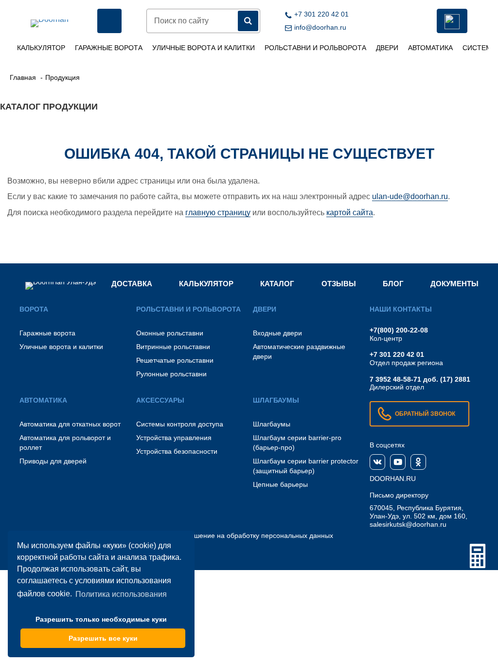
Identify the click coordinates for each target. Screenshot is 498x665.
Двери (387, 48)
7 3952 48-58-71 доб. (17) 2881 (420, 379)
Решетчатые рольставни (174, 360)
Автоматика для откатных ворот (70, 424)
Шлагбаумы (271, 424)
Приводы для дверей (53, 461)
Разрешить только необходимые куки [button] (101, 619)
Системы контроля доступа (179, 424)
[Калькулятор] (477, 556)
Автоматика (430, 48)
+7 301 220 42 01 (397, 354)
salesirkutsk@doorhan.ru (408, 524)
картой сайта (349, 212)
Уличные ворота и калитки (203, 48)
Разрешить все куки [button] (103, 638)
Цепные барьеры (280, 484)
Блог (393, 283)
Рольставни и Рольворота (315, 48)
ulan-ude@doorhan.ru (410, 196)
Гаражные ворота (108, 48)
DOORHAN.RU (393, 478)
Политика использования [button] (121, 594)
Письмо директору (399, 495)
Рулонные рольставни (171, 374)
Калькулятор (41, 48)
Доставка (131, 283)
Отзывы (338, 283)
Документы (454, 283)
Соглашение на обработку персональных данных (254, 535)
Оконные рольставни (169, 333)
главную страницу (217, 212)
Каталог (277, 283)
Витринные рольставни (173, 347)
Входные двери (277, 333)
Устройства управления (174, 438)
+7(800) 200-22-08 (399, 330)
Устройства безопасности (176, 451)
